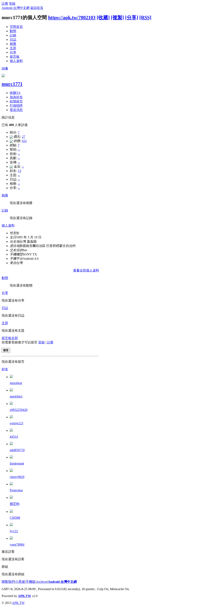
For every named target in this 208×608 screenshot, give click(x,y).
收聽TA (15, 92)
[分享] (131, 17)
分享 (13, 52)
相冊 (13, 44)
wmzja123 (16, 423)
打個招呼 (16, 105)
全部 (14, 338)
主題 (13, 48)
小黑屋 (20, 581)
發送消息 (16, 110)
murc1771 (12, 84)
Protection (16, 490)
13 (19, 171)
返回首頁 (36, 8)
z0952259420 (18, 409)
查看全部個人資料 (86, 270)
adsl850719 (17, 450)
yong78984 (17, 544)
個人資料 (16, 61)
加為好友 (16, 97)
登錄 (12, 3)
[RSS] (145, 17)
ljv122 (14, 531)
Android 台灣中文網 (15, 8)
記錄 (13, 35)
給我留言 (16, 101)
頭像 (5, 68)
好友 (5, 369)
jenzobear (16, 383)
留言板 (15, 56)
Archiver (41, 581)
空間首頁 (16, 26)
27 (23, 136)
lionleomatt (17, 463)
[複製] (117, 17)
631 (24, 141)
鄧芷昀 (15, 504)
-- (19, 149)
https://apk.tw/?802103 (71, 17)
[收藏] (103, 17)
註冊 (5, 3)
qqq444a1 (16, 396)
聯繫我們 (8, 581)
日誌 (13, 39)
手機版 (30, 581)
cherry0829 (17, 477)
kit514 (14, 436)
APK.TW (24, 596)
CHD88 (15, 517)
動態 (13, 31)
